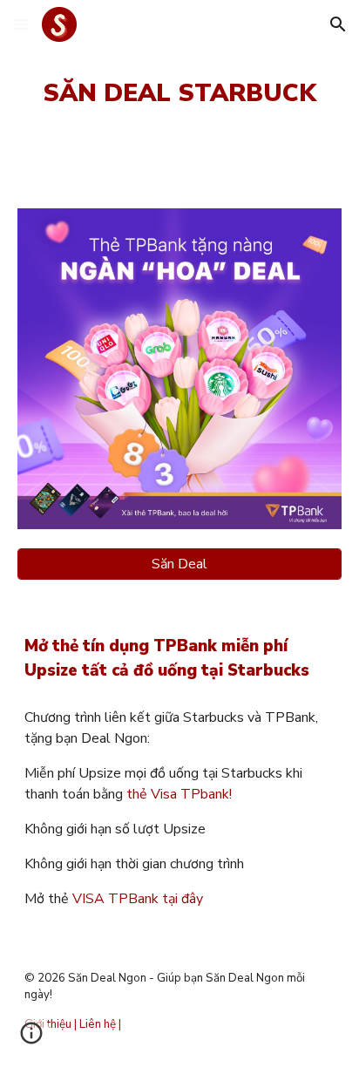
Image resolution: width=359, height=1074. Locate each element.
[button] (21, 24)
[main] (179, 94)
